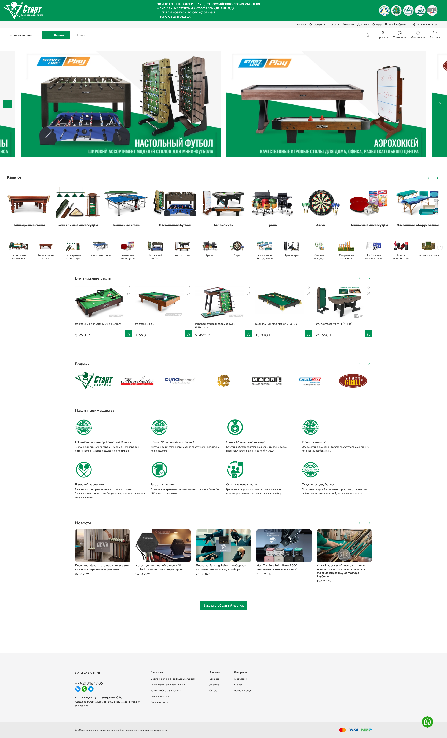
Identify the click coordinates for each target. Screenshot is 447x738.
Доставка (363, 24)
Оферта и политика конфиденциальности (173, 679)
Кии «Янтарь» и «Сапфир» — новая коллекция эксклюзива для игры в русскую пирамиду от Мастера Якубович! (341, 571)
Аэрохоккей (223, 225)
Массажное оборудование (417, 225)
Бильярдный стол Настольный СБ (276, 324)
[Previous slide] (7, 104)
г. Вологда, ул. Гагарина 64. (98, 697)
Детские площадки (319, 256)
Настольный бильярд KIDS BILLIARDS (98, 324)
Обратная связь (159, 702)
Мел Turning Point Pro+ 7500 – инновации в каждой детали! (278, 567)
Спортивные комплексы (346, 256)
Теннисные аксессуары (369, 225)
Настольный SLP (145, 324)
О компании (317, 24)
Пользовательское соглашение (168, 684)
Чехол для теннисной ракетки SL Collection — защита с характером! (159, 567)
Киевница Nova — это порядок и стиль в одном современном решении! (102, 567)
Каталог (301, 24)
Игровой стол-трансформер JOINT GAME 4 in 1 (215, 325)
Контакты (348, 24)
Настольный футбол (175, 225)
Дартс (320, 225)
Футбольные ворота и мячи (374, 256)
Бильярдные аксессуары (77, 225)
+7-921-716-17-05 (427, 24)
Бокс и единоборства (401, 256)
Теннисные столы (126, 225)
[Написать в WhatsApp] (427, 722)
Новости (333, 24)
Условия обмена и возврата (166, 690)
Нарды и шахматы (428, 255)
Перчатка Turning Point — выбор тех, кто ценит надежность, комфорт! (221, 567)
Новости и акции (160, 696)
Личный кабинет (395, 24)
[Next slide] (439, 104)
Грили (272, 225)
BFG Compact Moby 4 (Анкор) (333, 324)
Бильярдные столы (29, 225)
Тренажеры (292, 255)
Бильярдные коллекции (18, 256)
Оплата (377, 24)
